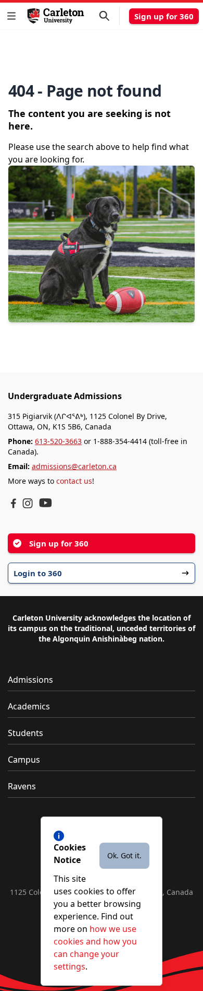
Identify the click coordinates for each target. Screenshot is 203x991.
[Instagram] (27, 503)
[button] (13, 16)
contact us (74, 481)
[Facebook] (13, 503)
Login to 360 (38, 573)
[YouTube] (45, 502)
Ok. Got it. (124, 855)
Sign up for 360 (164, 16)
